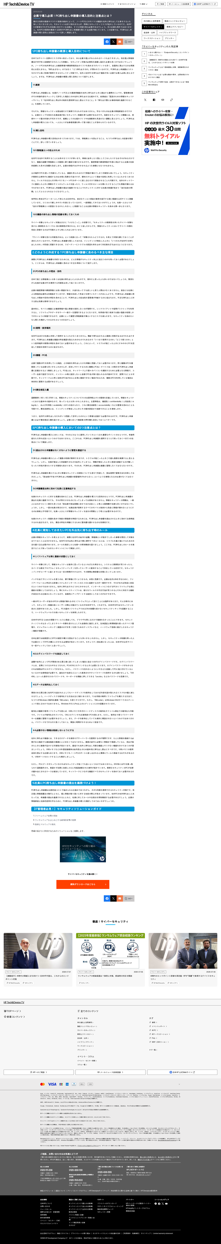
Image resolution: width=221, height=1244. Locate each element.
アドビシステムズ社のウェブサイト (87, 1145)
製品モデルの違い (144, 1160)
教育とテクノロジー (175, 27)
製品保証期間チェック (105, 1209)
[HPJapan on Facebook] (159, 1204)
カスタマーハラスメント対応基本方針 (106, 1233)
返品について (60, 1191)
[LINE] (155, 1204)
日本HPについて (46, 1203)
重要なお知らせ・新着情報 (50, 1212)
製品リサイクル (62, 1233)
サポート (100, 1200)
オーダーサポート (55, 1178)
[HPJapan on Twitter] (163, 1204)
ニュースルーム (46, 1209)
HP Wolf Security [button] (14, 983)
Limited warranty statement (163, 1233)
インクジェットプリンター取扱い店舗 (82, 1219)
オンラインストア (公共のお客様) (81, 1209)
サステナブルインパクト (49, 1224)
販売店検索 (73, 1212)
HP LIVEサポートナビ (135, 1170)
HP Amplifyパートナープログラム (138, 1208)
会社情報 (43, 1200)
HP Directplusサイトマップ (99, 1191)
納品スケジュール (46, 1191)
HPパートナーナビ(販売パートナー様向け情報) (138, 1204)
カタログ (72, 1225)
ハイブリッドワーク (167, 32)
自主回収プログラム (47, 1233)
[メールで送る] (120, 39)
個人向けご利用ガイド (148, 1157)
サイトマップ (146, 1233)
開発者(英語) (130, 1211)
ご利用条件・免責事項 (130, 1233)
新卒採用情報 (45, 1218)
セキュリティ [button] (29, 983)
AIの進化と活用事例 (152, 21)
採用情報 (43, 1215)
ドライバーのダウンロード (107, 1203)
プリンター (169, 38)
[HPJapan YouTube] (166, 1204)
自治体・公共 (149, 32)
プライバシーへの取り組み (80, 1233)
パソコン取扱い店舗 (76, 1215)
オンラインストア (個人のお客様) (81, 1203)
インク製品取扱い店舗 (77, 1223)
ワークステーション (152, 38)
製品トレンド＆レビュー (175, 21)
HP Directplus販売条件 (149, 1191)
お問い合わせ (45, 1206)
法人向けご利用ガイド (166, 1157)
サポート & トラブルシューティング (110, 1206)
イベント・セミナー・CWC (50, 1221)
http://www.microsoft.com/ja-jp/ (167, 1140)
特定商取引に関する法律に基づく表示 (125, 1191)
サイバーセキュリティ (153, 27)
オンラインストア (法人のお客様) (81, 1206)
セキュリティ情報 (103, 1212)
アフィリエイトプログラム (77, 1191)
